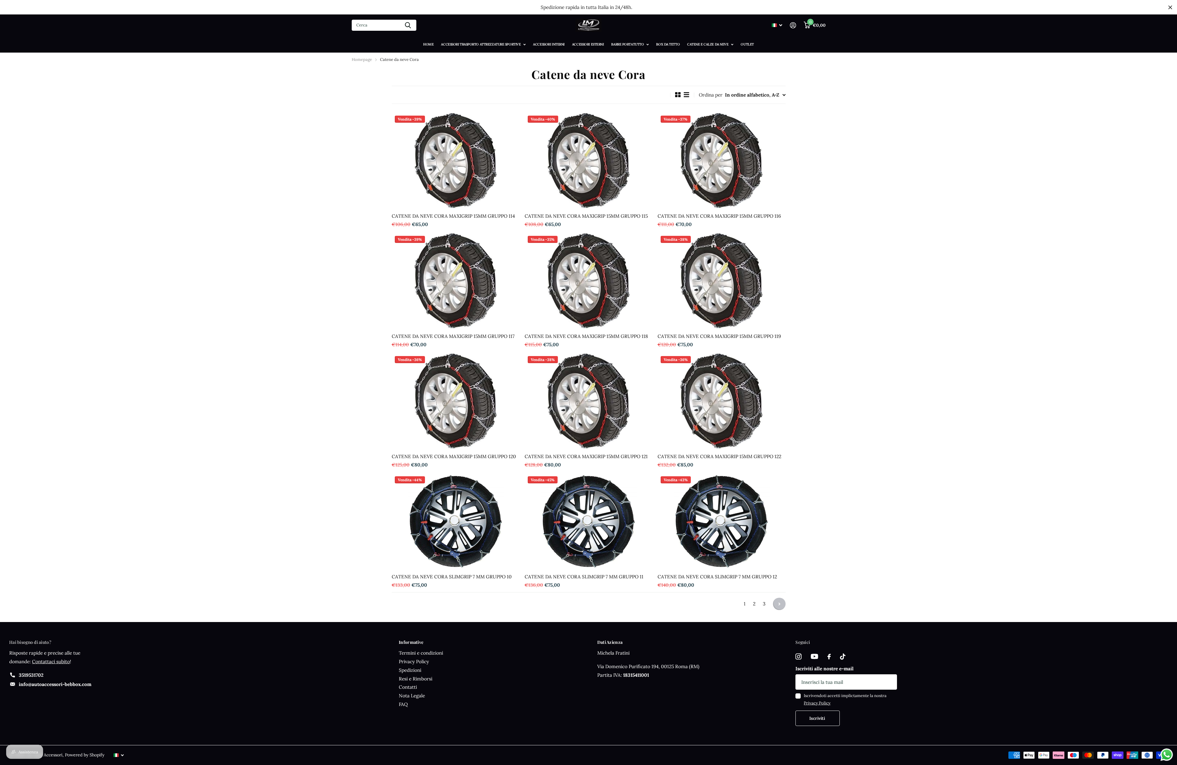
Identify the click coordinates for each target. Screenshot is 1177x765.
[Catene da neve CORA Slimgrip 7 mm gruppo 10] (456, 521)
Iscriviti (817, 718)
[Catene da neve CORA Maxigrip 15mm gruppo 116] (722, 160)
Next (779, 604)
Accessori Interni (549, 44)
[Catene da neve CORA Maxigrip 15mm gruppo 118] (589, 281)
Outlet (747, 44)
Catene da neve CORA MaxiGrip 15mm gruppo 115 (586, 216)
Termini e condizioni (421, 653)
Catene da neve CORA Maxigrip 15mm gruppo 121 (586, 456)
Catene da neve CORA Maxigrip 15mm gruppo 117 (453, 336)
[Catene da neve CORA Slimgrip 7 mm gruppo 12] (722, 521)
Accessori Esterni (588, 44)
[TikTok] (842, 657)
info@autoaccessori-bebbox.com (55, 684)
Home (428, 44)
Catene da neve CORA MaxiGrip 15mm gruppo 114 (453, 216)
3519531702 (31, 675)
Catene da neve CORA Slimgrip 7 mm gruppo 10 (452, 577)
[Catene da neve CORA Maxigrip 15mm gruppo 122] (722, 401)
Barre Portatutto (627, 44)
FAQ (403, 704)
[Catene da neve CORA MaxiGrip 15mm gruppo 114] (456, 160)
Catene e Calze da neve (707, 44)
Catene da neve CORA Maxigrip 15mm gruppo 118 (586, 336)
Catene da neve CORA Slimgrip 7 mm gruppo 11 (584, 577)
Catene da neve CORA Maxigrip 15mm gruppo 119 (719, 336)
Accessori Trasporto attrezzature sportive (481, 44)
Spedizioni (410, 670)
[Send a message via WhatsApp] (1166, 754)
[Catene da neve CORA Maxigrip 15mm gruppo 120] (456, 401)
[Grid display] (678, 94)
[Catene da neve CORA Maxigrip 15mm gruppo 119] (722, 281)
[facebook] (829, 657)
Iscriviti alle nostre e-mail (824, 669)
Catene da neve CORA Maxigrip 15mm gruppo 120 (454, 456)
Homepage (362, 59)
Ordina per (711, 95)
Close (1170, 7)
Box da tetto (668, 44)
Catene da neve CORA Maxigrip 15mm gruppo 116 (719, 216)
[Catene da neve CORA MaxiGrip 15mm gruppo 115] (589, 160)
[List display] (686, 94)
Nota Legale (412, 696)
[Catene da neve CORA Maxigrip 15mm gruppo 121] (589, 401)
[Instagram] (798, 657)
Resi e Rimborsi (415, 679)
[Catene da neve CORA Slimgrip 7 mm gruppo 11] (589, 521)
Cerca (407, 25)
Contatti (408, 687)
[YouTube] (814, 656)
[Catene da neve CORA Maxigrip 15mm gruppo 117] (456, 281)
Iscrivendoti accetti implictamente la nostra (845, 699)
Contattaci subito (51, 661)
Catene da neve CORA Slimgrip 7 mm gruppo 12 (717, 577)
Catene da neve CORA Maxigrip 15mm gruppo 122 (719, 456)
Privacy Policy (414, 661)
